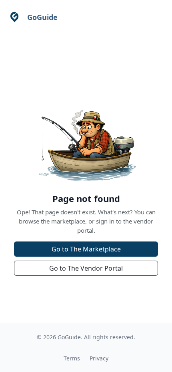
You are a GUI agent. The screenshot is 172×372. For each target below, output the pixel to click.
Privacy (99, 358)
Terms (72, 358)
